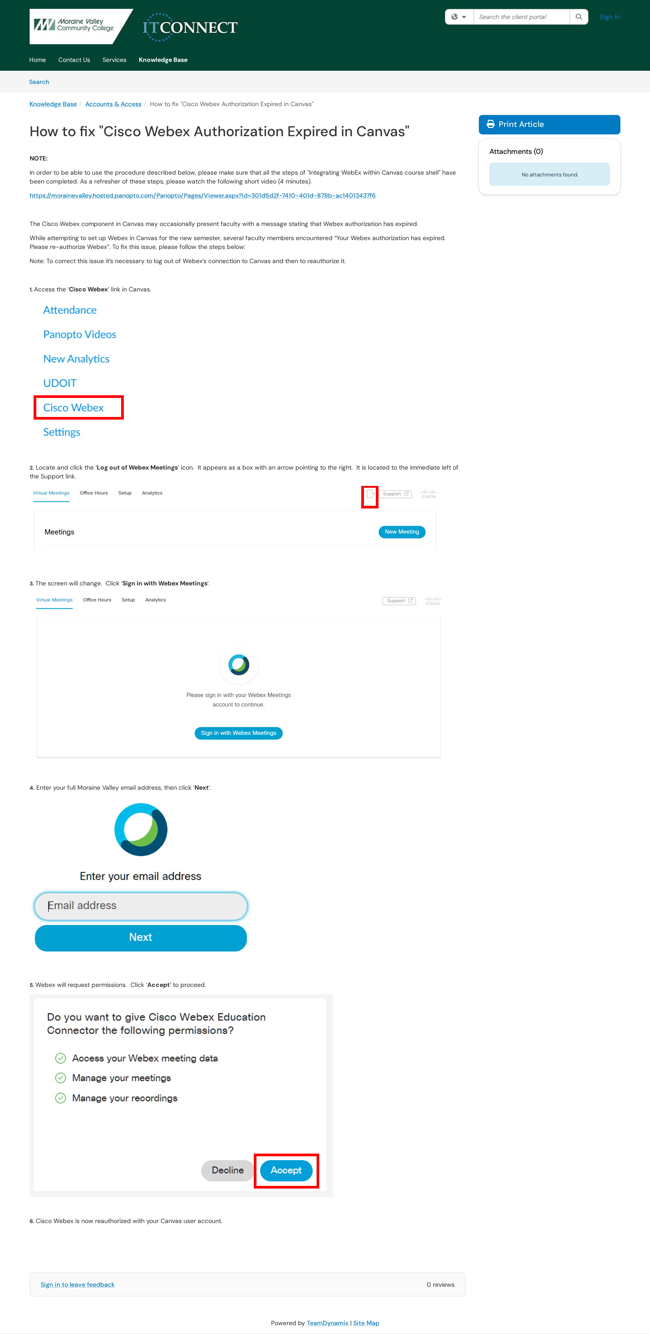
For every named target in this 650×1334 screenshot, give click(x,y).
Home (37, 60)
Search (42, 81)
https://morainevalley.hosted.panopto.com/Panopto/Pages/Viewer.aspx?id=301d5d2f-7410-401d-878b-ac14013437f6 (203, 195)
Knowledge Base (163, 60)
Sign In (610, 16)
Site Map (366, 1323)
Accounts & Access (113, 104)
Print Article (520, 124)
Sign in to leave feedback (78, 1284)
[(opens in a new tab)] (135, 26)
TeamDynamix (327, 1323)
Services (114, 60)
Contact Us (74, 60)
